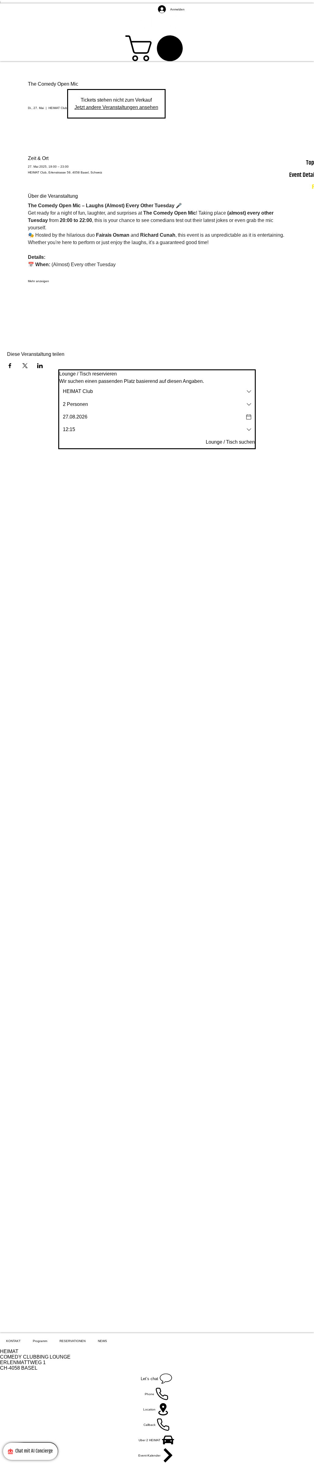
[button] (157, 48)
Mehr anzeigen (38, 281)
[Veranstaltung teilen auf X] (25, 365)
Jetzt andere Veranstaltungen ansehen (116, 107)
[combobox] (157, 391)
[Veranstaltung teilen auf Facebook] (10, 365)
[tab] (13, 1341)
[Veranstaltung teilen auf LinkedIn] (40, 365)
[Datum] (248, 417)
